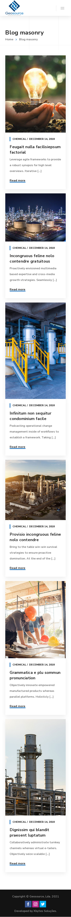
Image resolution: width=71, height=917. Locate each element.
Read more (17, 180)
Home (9, 39)
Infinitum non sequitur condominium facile (30, 416)
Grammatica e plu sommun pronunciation (35, 675)
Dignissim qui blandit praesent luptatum (29, 832)
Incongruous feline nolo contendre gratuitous (32, 258)
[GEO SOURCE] (14, 8)
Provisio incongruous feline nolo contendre (35, 537)
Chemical (19, 139)
